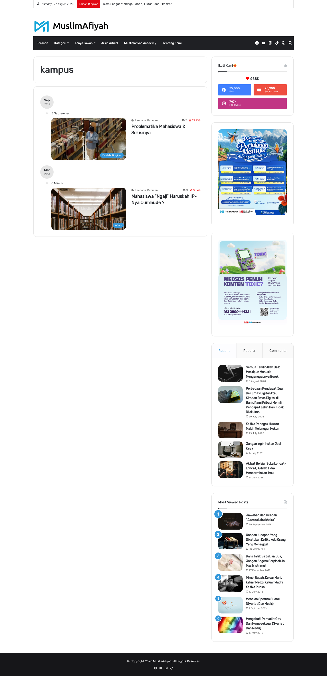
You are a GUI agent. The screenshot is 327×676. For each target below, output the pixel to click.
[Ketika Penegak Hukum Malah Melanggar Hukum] (230, 430)
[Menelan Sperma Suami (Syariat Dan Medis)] (230, 605)
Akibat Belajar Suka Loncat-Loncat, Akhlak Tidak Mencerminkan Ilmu (266, 468)
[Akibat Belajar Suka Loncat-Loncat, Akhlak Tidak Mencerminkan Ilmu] (230, 469)
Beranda (42, 43)
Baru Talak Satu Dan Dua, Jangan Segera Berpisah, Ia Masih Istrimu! (265, 561)
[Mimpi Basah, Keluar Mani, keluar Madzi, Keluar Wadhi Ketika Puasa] (230, 583)
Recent (224, 350)
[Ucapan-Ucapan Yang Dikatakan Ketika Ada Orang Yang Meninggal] (230, 541)
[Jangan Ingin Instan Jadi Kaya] (230, 449)
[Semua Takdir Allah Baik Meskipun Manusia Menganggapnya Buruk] (230, 373)
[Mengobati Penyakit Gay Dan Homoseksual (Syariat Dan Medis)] (230, 625)
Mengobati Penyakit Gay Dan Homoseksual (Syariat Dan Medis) (265, 623)
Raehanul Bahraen (146, 120)
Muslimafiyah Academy (140, 43)
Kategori (60, 43)
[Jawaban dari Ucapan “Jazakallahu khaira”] (230, 521)
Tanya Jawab (84, 43)
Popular (249, 350)
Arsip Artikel (109, 43)
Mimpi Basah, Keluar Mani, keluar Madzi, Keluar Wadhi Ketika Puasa (264, 582)
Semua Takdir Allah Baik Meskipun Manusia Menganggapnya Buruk (263, 371)
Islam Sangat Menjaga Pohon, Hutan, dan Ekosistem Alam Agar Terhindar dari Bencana (162, 4)
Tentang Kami (172, 43)
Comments (278, 350)
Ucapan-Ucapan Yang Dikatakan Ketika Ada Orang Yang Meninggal (266, 539)
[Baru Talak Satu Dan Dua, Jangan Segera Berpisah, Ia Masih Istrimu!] (230, 562)
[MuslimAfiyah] (71, 26)
